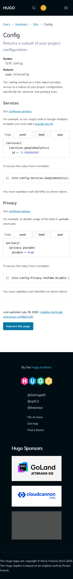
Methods (21, 24)
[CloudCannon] (37, 496)
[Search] (35, 7)
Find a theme (35, 430)
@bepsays (35, 407)
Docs (6, 24)
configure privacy (19, 211)
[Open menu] (66, 8)
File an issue (35, 417)
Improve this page (18, 326)
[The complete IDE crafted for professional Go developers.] (37, 468)
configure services (20, 111)
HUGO (9, 7)
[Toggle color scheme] (43, 8)
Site (35, 24)
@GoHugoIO (36, 395)
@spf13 (33, 401)
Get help (32, 423)
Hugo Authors (42, 367)
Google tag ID (44, 124)
